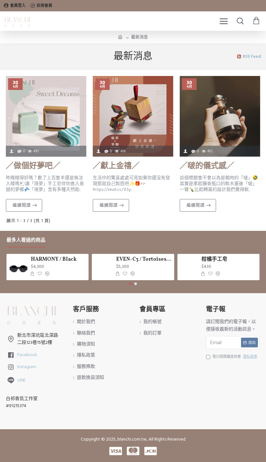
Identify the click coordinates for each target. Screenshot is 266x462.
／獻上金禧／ (116, 166)
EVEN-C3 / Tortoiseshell (144, 259)
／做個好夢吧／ (33, 166)
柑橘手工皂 (214, 259)
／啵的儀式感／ (207, 166)
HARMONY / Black (54, 259)
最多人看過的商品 (25, 240)
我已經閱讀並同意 (234, 356)
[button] (130, 283)
